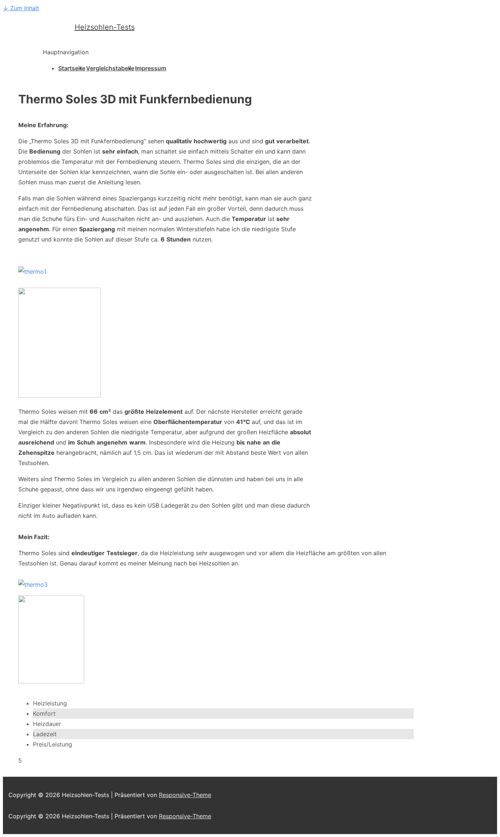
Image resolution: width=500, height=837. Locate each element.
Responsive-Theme (185, 795)
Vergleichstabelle (110, 68)
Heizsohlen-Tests (105, 27)
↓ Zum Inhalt (21, 8)
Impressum (150, 68)
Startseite (71, 68)
